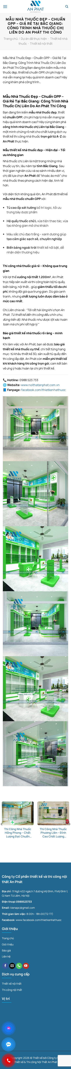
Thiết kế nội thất (41, 43)
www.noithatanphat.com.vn (40, 385)
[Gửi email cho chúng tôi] (12, 966)
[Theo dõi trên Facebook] (5, 966)
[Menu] (5, 6)
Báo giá (6, 950)
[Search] (66, 6)
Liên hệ (6, 956)
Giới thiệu (7, 944)
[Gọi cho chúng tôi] (19, 966)
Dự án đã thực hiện (34, 39)
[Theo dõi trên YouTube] (26, 966)
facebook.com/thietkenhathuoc (43, 390)
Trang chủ (11, 39)
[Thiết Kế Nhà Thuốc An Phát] (35, 6)
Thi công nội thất (12, 990)
